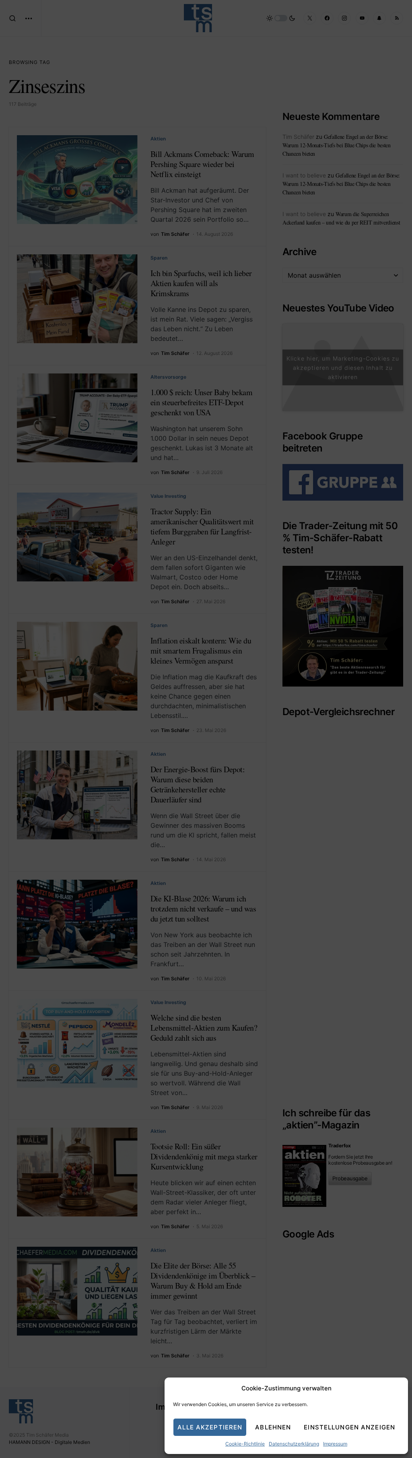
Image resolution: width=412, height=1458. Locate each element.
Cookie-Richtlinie (245, 1444)
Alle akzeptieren (209, 1427)
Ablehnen (273, 1427)
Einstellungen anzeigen (349, 1427)
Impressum (335, 1444)
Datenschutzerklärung (294, 1444)
